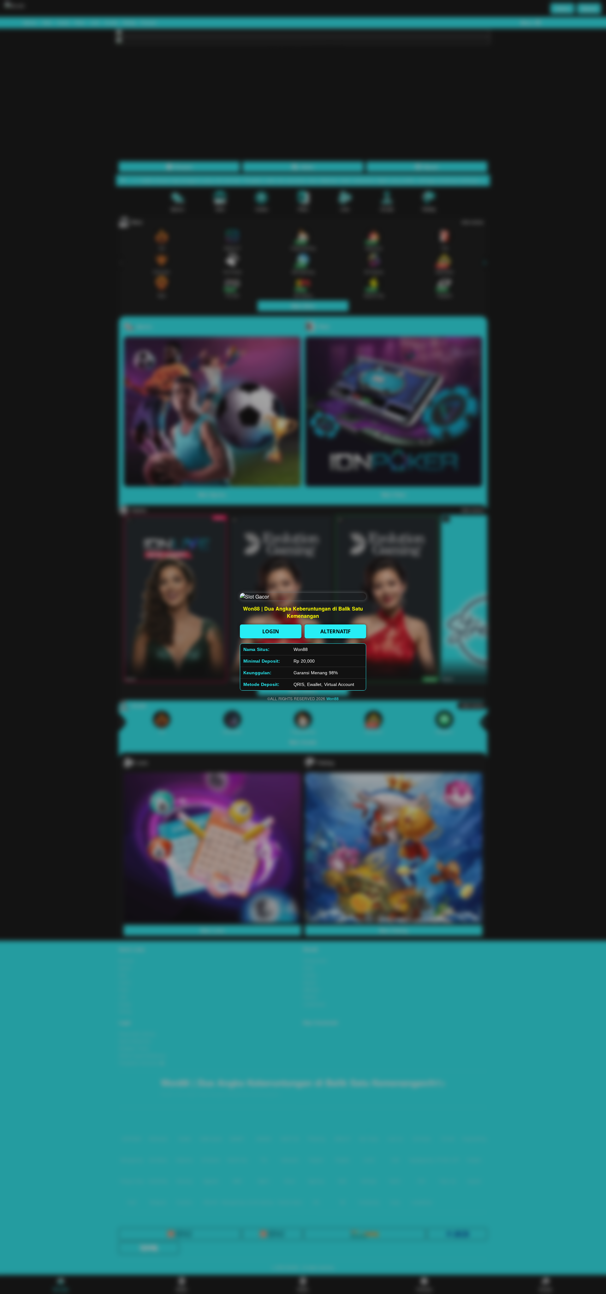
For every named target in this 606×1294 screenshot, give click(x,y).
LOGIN (270, 631)
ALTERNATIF (335, 631)
